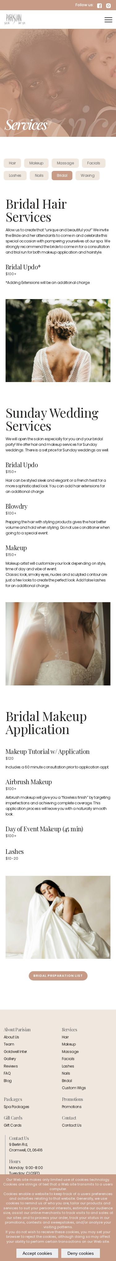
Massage (70, 1051)
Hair (65, 1037)
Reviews (11, 1066)
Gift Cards (13, 1125)
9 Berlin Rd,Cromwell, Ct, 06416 (25, 1147)
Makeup (69, 1044)
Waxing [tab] (87, 175)
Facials (68, 1058)
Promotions (72, 1106)
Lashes (68, 1066)
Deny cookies (80, 1253)
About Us (11, 1037)
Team (9, 1044)
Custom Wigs (74, 1087)
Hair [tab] (12, 163)
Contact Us (72, 1125)
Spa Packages (16, 1106)
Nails (66, 1073)
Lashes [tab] (15, 175)
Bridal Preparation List (58, 975)
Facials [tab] (93, 163)
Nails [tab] (39, 175)
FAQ (7, 1073)
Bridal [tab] (62, 175)
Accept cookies (37, 1253)
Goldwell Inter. (16, 1051)
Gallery (10, 1058)
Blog (8, 1080)
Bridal (67, 1080)
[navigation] (108, 19)
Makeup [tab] (36, 163)
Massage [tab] (65, 163)
